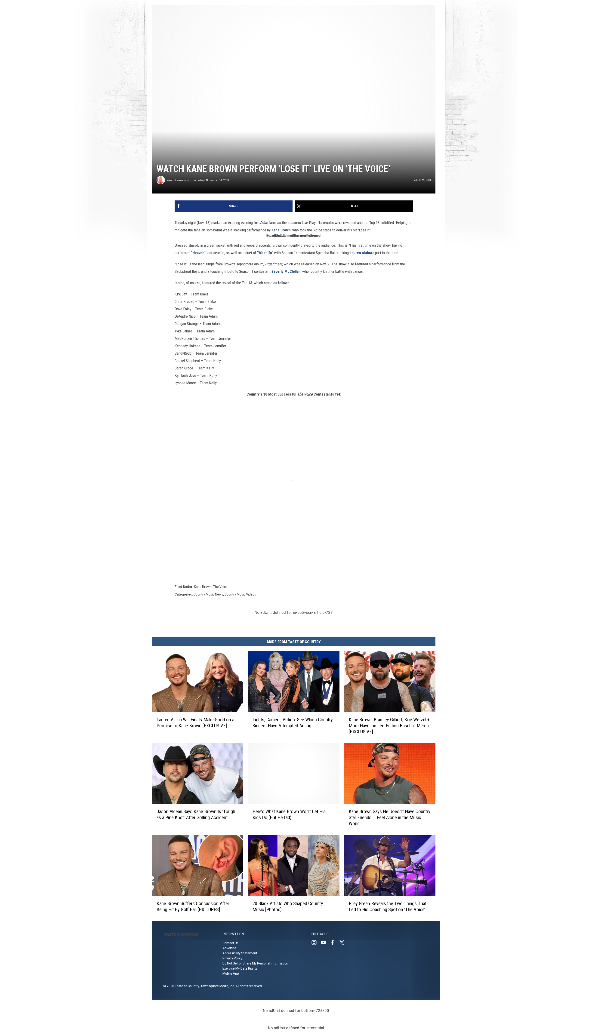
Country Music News (208, 594)
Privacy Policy (232, 958)
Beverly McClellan (286, 271)
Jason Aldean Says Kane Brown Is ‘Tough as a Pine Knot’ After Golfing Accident (196, 814)
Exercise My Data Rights (239, 968)
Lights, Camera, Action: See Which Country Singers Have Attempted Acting (293, 722)
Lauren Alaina (361, 252)
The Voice (220, 587)
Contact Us (230, 943)
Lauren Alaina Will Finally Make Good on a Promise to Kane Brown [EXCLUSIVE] (195, 722)
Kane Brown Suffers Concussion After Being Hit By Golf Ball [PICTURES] (193, 906)
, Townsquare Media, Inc (216, 986)
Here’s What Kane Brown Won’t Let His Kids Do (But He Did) (289, 814)
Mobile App (230, 973)
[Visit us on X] (343, 942)
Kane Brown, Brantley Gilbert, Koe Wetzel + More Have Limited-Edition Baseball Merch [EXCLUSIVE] (389, 725)
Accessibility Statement (239, 953)
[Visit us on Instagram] (316, 942)
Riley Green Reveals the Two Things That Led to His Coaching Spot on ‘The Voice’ (387, 906)
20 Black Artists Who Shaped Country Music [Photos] (288, 906)
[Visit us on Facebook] (334, 942)
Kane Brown (281, 230)
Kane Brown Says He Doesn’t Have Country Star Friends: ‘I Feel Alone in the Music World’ (389, 817)
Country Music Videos (240, 594)
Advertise (229, 948)
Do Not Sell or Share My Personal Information (255, 963)
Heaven (198, 252)
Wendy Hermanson (178, 180)
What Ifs (265, 252)
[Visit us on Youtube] (325, 942)
